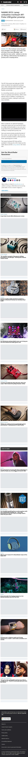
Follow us (17, 29)
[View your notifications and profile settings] (18, 2)
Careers (3, 744)
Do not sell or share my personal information (11, 747)
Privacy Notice (18, 166)
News (3, 20)
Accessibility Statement (7, 741)
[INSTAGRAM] (13, 180)
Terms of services (16, 165)
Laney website (17, 144)
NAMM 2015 (4, 49)
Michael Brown (10, 20)
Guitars (3, 8)
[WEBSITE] (17, 180)
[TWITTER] (11, 180)
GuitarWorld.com (18, 184)
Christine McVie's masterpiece (13, 5)
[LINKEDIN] (15, 180)
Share (4, 29)
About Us (4, 724)
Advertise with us (5, 738)
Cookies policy (5, 735)
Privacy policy (4, 732)
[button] (1, 2)
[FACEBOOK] (8, 180)
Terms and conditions (6, 729)
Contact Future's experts (7, 727)
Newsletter (24, 29)
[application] (14, 111)
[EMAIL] (20, 180)
